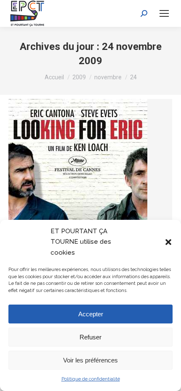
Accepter (90, 314)
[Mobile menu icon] (164, 13)
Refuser (90, 337)
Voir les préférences (90, 360)
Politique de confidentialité (90, 379)
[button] (168, 242)
